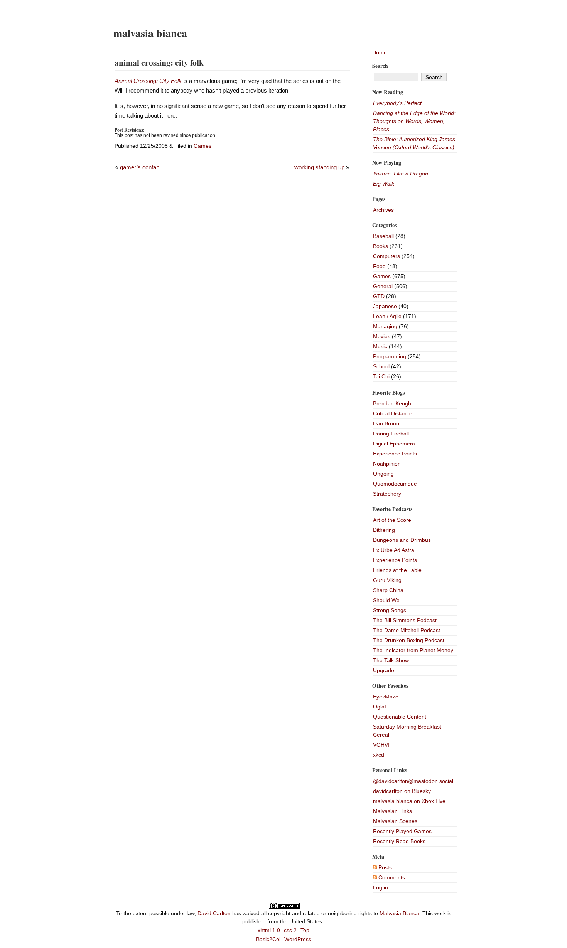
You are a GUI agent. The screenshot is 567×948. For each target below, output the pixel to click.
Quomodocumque (395, 484)
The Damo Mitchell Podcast (406, 630)
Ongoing (383, 474)
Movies (381, 336)
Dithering (384, 530)
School (381, 366)
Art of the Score (392, 520)
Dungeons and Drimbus (402, 540)
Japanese (385, 306)
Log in (380, 887)
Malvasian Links (392, 811)
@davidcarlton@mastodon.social (413, 781)
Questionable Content (399, 717)
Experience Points (395, 453)
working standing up (319, 167)
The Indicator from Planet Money (413, 650)
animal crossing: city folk (159, 62)
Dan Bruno (386, 423)
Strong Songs (389, 610)
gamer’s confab (139, 167)
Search (380, 66)
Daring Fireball (391, 433)
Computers (386, 256)
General (383, 286)
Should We (386, 600)
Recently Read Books (399, 841)
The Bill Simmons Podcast (405, 620)
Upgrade (383, 670)
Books (380, 246)
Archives (383, 210)
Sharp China (388, 590)
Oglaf (379, 706)
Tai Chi (381, 376)
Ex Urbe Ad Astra (393, 550)
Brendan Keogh (392, 403)
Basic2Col (268, 939)
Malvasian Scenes (395, 821)
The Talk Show (391, 660)
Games (202, 146)
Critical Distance (392, 413)
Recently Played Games (402, 831)
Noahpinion (387, 464)
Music (380, 346)
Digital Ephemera (394, 443)
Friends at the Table (397, 570)
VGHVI (381, 745)
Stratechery (387, 494)
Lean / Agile (387, 316)
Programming (389, 356)
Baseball (383, 236)
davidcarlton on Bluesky (402, 791)
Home (379, 52)
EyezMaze (385, 696)
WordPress (297, 939)
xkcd (378, 755)
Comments (391, 877)
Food (379, 266)
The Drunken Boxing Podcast (408, 640)
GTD (379, 296)
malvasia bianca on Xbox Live (409, 801)
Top (304, 930)
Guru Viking (387, 580)
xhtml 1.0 (269, 930)
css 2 (290, 930)
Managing (385, 326)
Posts (384, 867)
